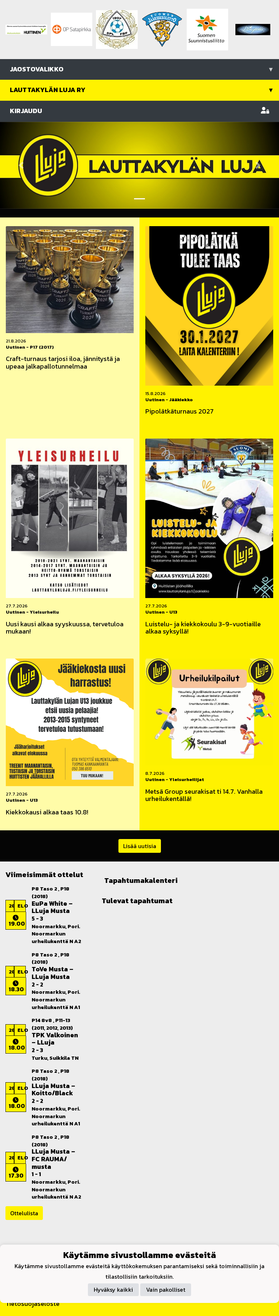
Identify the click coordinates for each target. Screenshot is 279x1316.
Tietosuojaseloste (32, 1303)
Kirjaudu (26, 111)
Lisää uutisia (139, 846)
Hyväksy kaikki (113, 1289)
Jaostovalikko (141, 69)
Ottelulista (24, 1213)
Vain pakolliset (165, 1289)
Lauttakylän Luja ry (141, 90)
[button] (21, 165)
